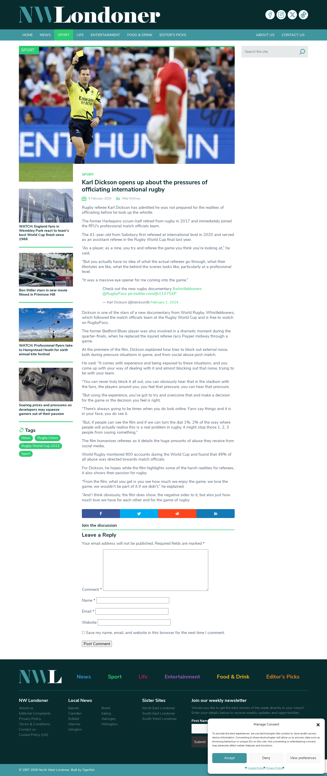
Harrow (74, 724)
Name (88, 600)
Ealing (106, 713)
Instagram (281, 14)
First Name (201, 721)
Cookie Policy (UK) (33, 734)
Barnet (73, 708)
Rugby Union (47, 437)
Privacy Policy (274, 768)
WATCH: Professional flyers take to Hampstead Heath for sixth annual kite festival (46, 349)
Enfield (73, 718)
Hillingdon (109, 724)
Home (27, 35)
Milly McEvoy (131, 198)
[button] (318, 724)
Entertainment (105, 35)
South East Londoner (158, 713)
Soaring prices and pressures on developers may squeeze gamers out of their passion (45, 409)
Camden (74, 713)
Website (89, 622)
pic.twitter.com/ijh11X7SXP (152, 293)
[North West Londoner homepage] (89, 15)
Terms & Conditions (34, 724)
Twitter (292, 14)
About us (265, 35)
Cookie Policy (256, 768)
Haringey (108, 718)
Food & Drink (139, 35)
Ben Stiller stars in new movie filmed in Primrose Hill (43, 292)
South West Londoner (159, 718)
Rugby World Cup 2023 (40, 445)
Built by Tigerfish (83, 770)
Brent (105, 708)
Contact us (293, 35)
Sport (64, 35)
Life (80, 35)
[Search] (302, 51)
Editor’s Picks (283, 676)
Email (88, 611)
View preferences (303, 758)
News (45, 35)
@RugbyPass (115, 293)
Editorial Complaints (35, 713)
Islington (75, 729)
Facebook (270, 14)
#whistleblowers (187, 288)
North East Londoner (158, 708)
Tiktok (303, 14)
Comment (92, 589)
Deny (266, 758)
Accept (229, 758)
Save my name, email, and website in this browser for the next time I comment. (155, 632)
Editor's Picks (172, 35)
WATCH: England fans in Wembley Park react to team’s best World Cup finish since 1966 (44, 233)
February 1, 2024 (164, 302)
